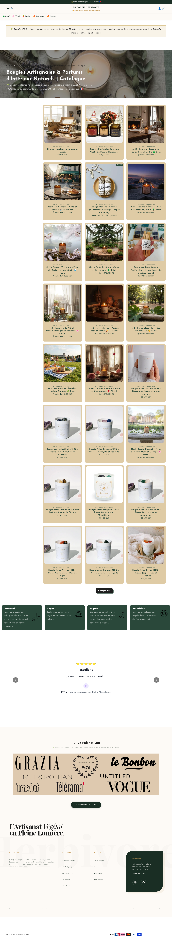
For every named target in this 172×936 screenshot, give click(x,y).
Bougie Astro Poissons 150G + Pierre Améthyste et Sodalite (104, 450)
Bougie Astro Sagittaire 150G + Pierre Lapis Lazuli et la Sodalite (62, 452)
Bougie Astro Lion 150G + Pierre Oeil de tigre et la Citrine (62, 511)
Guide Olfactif (67, 867)
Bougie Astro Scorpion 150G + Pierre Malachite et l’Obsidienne (104, 512)
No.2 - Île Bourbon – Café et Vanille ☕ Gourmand (62, 208)
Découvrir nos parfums (86, 804)
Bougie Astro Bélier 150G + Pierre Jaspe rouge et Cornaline (146, 573)
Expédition (146, 908)
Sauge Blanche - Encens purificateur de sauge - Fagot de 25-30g (104, 210)
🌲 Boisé (6, 16)
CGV (138, 908)
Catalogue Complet (68, 861)
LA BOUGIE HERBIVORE (86, 7)
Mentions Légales (158, 908)
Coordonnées (98, 880)
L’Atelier (9, 65)
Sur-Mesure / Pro (68, 873)
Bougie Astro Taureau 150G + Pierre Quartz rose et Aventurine (146, 512)
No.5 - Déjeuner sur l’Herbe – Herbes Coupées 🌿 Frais (62, 390)
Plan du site (66, 886)
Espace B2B (98, 873)
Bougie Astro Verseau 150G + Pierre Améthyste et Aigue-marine (146, 391)
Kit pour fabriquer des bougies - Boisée (62, 150)
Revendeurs (98, 867)
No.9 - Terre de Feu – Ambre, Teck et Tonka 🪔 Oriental (104, 329)
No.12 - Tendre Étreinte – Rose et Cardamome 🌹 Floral (104, 390)
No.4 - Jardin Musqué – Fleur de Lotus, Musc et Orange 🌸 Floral (146, 452)
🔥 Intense (51, 16)
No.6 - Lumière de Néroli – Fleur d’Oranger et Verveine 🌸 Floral (62, 331)
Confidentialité (130, 908)
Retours (120, 908)
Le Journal (66, 880)
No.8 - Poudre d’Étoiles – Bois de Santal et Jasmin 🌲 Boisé (146, 208)
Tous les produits (23, 65)
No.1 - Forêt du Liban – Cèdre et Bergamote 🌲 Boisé (104, 268)
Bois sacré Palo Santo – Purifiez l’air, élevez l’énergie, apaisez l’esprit (146, 270)
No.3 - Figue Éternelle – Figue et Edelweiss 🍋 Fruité (146, 329)
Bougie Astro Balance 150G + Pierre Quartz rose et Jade (104, 571)
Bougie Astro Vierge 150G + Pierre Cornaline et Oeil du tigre (62, 573)
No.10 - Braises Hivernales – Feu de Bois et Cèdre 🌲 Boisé (146, 150)
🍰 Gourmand (38, 16)
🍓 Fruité (26, 16)
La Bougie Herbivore (21, 934)
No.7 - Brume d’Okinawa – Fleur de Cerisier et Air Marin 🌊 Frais (62, 270)
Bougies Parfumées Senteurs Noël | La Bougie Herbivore (104, 150)
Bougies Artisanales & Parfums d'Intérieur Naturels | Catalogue (59, 65)
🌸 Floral (16, 16)
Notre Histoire (99, 861)
